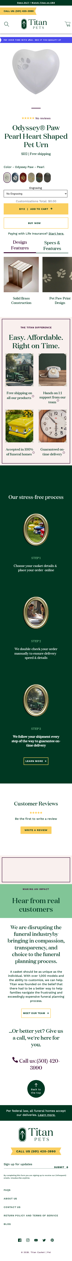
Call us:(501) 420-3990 (39, 1064)
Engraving (35, 187)
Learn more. (46, 1115)
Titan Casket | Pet (41, 1252)
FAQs (7, 1190)
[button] (68, 24)
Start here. (56, 233)
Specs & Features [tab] (52, 245)
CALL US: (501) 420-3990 (19, 11)
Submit (59, 1167)
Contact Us (12, 1207)
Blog (7, 1224)
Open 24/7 (23, 3)
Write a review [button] (36, 830)
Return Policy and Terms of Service (31, 1215)
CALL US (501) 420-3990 (36, 1151)
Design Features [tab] (20, 245)
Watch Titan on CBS (43, 3)
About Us (10, 1198)
